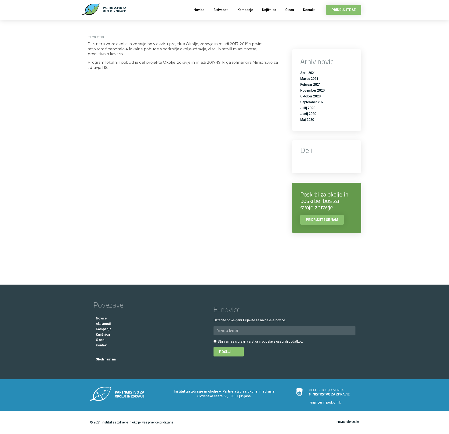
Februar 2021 (310, 84)
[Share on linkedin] (330, 162)
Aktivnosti (221, 10)
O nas (289, 10)
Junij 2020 (308, 114)
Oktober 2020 (310, 96)
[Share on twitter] (317, 162)
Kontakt (309, 10)
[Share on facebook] (304, 162)
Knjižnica (269, 10)
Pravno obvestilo (348, 421)
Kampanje (245, 10)
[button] (343, 10)
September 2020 (312, 102)
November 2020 (312, 90)
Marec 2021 (309, 79)
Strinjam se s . (260, 341)
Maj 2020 (307, 120)
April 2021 (308, 73)
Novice (199, 10)
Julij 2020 (307, 108)
